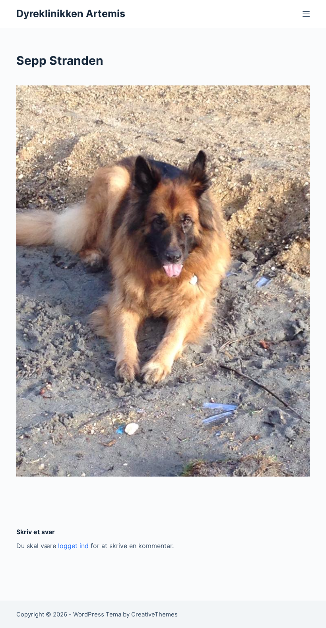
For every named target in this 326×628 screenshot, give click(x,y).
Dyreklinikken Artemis (70, 13)
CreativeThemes (154, 614)
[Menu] (306, 13)
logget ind (73, 546)
